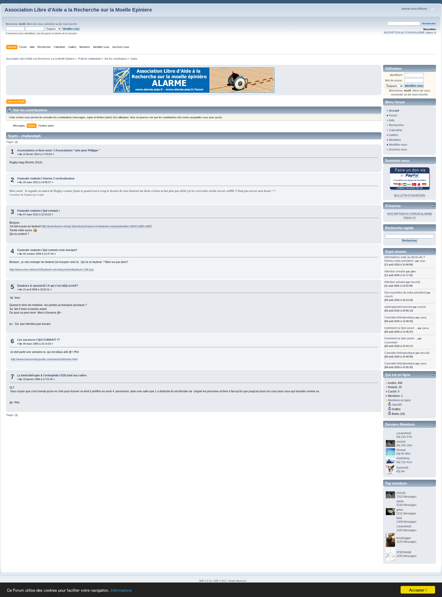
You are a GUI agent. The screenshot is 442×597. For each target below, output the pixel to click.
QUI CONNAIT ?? (49, 339)
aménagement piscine (398, 307)
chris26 (388, 296)
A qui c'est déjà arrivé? (63, 285)
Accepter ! (418, 590)
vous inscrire (69, 24)
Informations (121, 590)
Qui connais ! (51, 210)
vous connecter (46, 24)
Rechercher (396, 125)
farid (399, 518)
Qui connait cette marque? (60, 250)
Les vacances (26, 339)
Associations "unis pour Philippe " (77, 150)
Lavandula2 (390, 342)
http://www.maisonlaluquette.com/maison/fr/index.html (44, 359)
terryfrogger (403, 538)
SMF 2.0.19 (205, 581)
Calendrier (395, 130)
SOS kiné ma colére (74, 375)
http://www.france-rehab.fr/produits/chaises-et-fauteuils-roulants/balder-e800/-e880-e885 (96, 226)
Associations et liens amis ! (35, 150)
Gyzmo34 (402, 467)
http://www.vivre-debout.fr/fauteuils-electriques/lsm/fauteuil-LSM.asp (51, 269)
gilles (413, 271)
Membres (395, 139)
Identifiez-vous (398, 144)
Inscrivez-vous (398, 149)
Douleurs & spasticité (31, 285)
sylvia (423, 317)
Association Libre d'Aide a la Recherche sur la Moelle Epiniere (78, 10)
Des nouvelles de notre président (405, 292)
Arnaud (401, 450)
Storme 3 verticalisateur (59, 178)
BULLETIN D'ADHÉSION (409, 195)
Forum (393, 115)
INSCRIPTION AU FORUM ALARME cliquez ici (410, 32)
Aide (392, 120)
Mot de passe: (394, 80)
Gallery (393, 135)
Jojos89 (397, 404)
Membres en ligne (399, 400)
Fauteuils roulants (29, 178)
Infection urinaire (394, 271)
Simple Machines (237, 581)
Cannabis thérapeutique (399, 317)
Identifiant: (396, 75)
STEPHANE (403, 552)
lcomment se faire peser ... (400, 328)
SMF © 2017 (220, 581)
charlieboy (403, 458)
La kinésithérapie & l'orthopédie (38, 375)
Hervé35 (415, 282)
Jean (422, 261)
